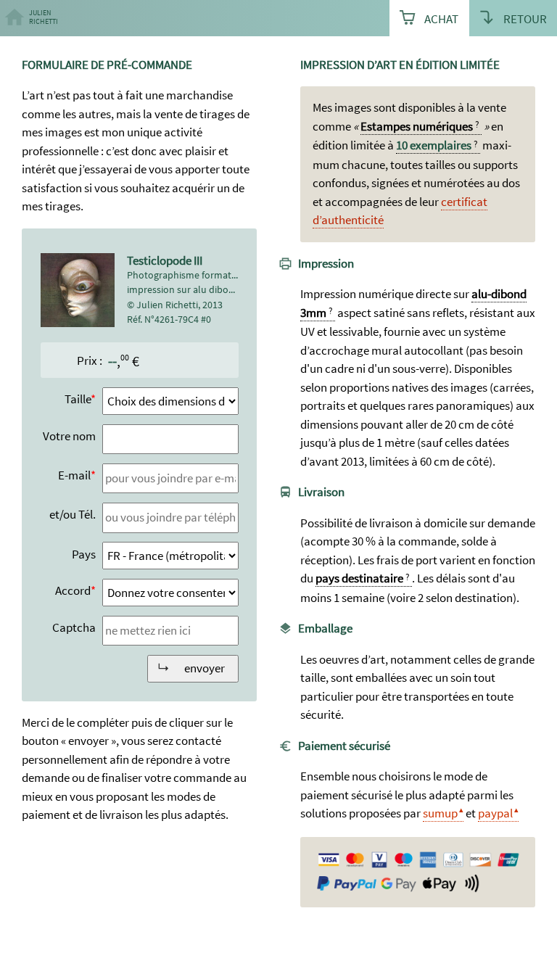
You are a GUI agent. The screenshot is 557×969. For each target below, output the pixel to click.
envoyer (204, 668)
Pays (84, 554)
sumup (440, 813)
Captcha (74, 627)
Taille (78, 399)
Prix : (89, 360)
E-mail (74, 475)
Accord (73, 590)
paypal (495, 813)
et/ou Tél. (72, 514)
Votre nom (69, 436)
